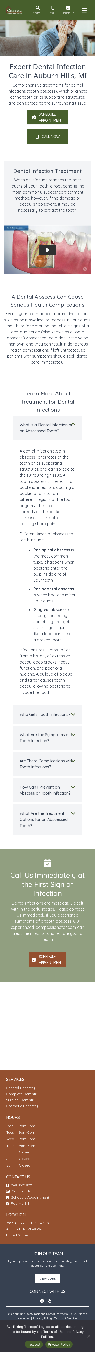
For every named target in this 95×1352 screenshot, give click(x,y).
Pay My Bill (19, 1203)
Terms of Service (65, 1318)
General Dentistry (20, 1087)
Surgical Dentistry (20, 1100)
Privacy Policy (42, 1318)
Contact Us (21, 1191)
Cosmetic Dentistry (22, 1106)
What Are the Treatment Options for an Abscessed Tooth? (44, 819)
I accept (33, 1344)
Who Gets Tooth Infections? (45, 714)
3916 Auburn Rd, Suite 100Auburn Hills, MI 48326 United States (27, 1229)
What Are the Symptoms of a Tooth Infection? (46, 737)
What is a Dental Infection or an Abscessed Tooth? (46, 427)
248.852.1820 (21, 1185)
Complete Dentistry (22, 1094)
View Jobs (47, 1278)
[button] (43, 1301)
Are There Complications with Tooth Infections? (46, 764)
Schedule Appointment (29, 1197)
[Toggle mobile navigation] (83, 10)
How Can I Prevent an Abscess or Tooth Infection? (45, 790)
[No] (88, 1336)
